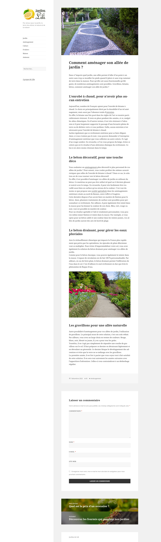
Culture (25, 46)
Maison (25, 53)
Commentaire (75, 411)
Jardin (25, 38)
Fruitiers (26, 50)
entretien (110, 112)
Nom (71, 442)
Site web (72, 461)
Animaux (26, 57)
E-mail (72, 452)
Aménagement (28, 42)
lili (86, 378)
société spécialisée (99, 191)
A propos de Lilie (29, 79)
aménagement (91, 167)
